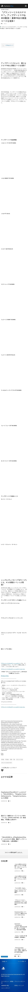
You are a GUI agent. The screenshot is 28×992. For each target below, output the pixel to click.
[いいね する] (8, 801)
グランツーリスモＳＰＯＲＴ (6, 762)
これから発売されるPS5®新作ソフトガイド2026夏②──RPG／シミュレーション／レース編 (21, 866)
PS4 (14, 759)
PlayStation (8, 6)
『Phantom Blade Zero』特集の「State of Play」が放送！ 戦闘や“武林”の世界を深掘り (21, 950)
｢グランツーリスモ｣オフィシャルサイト (11, 663)
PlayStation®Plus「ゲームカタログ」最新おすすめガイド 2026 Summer (21, 913)
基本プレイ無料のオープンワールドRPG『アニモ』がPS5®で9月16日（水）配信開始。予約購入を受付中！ (13, 817)
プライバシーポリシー (19, 981)
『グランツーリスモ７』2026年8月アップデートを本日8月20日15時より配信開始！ (21, 902)
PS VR (11, 759)
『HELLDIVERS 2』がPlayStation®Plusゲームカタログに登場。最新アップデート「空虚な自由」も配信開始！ (14, 839)
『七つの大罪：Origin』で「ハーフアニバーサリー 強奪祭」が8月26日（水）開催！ (21, 890)
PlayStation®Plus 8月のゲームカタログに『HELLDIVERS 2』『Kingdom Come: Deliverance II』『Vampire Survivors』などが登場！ (14, 795)
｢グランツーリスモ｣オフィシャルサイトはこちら (13, 669)
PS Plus (2, 759)
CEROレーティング (19, 985)
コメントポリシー (5, 988)
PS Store (7, 759)
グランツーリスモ (19, 759)
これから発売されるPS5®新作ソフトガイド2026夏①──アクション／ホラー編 (21, 878)
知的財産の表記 (5, 985)
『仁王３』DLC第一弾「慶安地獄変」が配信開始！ (21, 936)
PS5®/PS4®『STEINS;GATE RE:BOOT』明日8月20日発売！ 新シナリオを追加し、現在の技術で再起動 (21, 926)
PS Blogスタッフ (9, 45)
